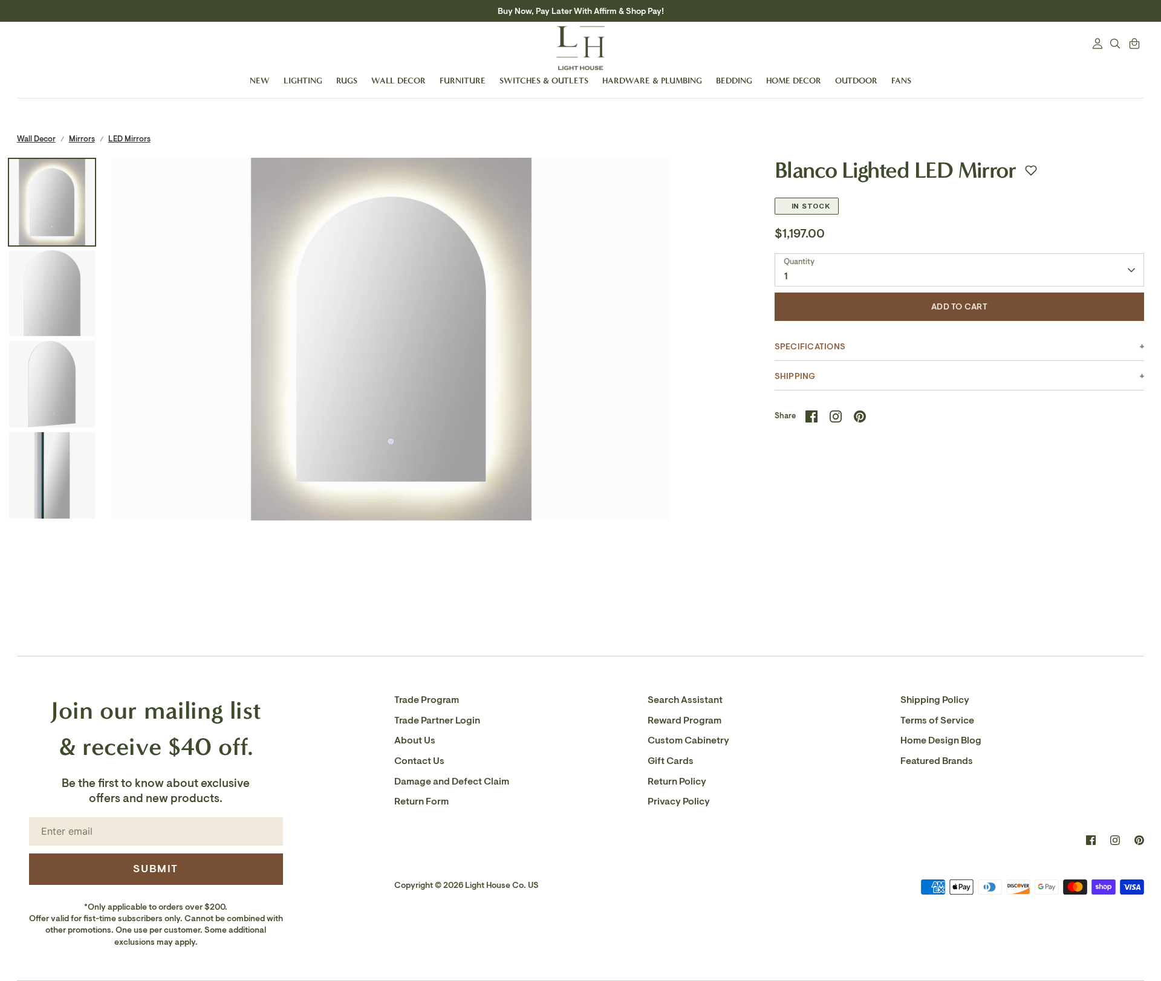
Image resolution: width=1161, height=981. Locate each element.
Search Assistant (685, 700)
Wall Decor (36, 139)
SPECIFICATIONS (810, 346)
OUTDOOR (856, 81)
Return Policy (677, 781)
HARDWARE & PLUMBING (652, 81)
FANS (901, 81)
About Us (414, 740)
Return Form (421, 801)
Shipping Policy (934, 700)
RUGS (346, 81)
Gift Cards (671, 761)
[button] (1031, 170)
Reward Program (684, 720)
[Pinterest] (1139, 840)
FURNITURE (463, 81)
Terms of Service (937, 720)
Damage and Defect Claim (451, 781)
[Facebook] (1091, 840)
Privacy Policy (679, 801)
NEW (260, 81)
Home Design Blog (940, 740)
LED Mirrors (129, 139)
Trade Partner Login (437, 720)
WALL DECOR (398, 81)
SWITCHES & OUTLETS (543, 81)
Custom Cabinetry (688, 740)
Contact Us (419, 761)
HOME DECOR (793, 81)
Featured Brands (936, 761)
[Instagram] (1115, 840)
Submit (155, 868)
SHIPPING (795, 376)
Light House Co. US (502, 885)
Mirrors (82, 139)
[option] (391, 437)
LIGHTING (303, 81)
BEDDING (734, 81)
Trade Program (426, 700)
